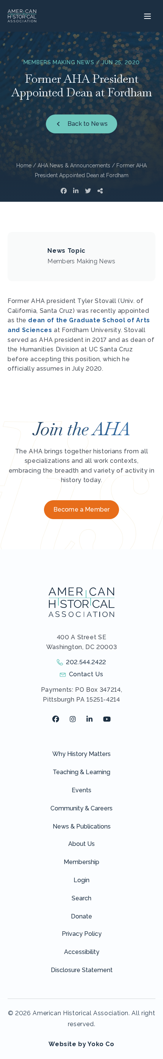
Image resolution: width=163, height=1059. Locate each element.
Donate (81, 916)
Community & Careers (81, 808)
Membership (81, 862)
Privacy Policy (82, 933)
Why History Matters (81, 754)
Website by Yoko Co (81, 1044)
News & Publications (82, 826)
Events (81, 790)
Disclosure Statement (82, 970)
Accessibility (81, 951)
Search (81, 898)
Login (81, 880)
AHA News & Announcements (74, 165)
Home (23, 165)
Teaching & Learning (81, 772)
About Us (81, 843)
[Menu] (146, 16)
